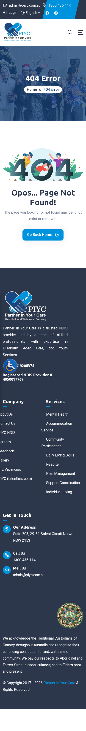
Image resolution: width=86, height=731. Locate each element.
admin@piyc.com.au (24, 5)
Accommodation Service (56, 426)
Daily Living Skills (60, 455)
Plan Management (60, 473)
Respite (52, 464)
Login (12, 12)
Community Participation (52, 442)
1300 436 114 (59, 5)
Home (32, 89)
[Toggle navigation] (80, 32)
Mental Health (57, 414)
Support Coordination (63, 483)
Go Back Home (40, 234)
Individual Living (59, 492)
